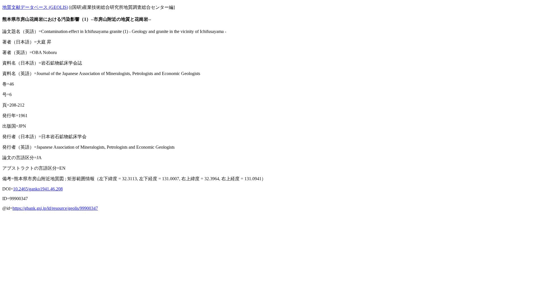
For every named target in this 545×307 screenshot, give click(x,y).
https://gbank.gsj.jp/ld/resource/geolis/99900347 (55, 208)
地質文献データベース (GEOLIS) (35, 7)
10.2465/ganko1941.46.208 (38, 188)
